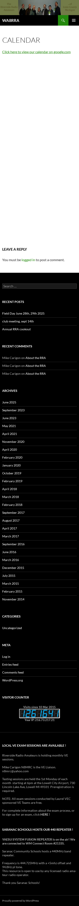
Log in (6, 656)
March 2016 (10, 560)
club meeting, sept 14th (18, 321)
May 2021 (9, 426)
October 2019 (11, 473)
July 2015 (8, 575)
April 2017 (9, 528)
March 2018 (10, 497)
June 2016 (9, 552)
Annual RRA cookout (16, 329)
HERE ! (45, 814)
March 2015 (10, 583)
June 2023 (9, 418)
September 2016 (13, 544)
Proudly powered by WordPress (20, 900)
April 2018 (9, 489)
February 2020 (12, 457)
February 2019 (12, 481)
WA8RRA (10, 20)
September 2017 (13, 512)
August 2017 (11, 520)
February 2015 (12, 591)
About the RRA (35, 358)
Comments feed (13, 672)
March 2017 (10, 536)
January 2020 (11, 465)
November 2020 (13, 441)
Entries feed (10, 664)
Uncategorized (12, 628)
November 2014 (13, 599)
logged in (28, 260)
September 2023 (13, 410)
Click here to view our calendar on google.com (36, 52)
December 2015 (13, 568)
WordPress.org (12, 680)
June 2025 (9, 402)
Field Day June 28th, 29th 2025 (23, 313)
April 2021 (9, 434)
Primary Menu (73, 20)
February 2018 (12, 505)
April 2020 (9, 449)
